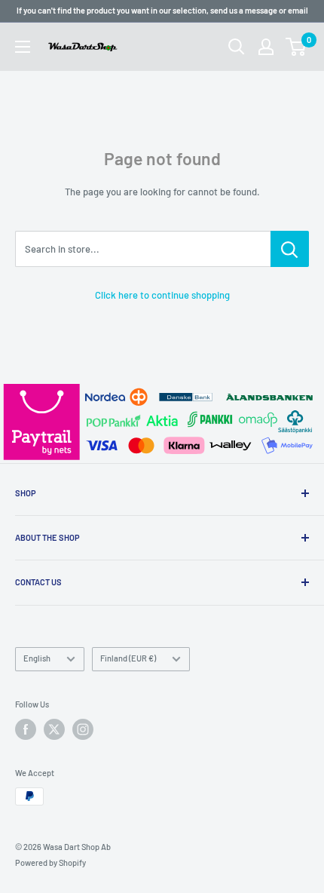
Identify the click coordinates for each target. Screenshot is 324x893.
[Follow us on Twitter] (54, 729)
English (36, 658)
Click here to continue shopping (162, 295)
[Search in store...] (290, 249)
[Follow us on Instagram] (82, 729)
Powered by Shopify (50, 862)
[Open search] (236, 46)
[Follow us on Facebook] (25, 729)
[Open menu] (22, 47)
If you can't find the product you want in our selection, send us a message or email (162, 10)
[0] (296, 47)
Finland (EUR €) (128, 658)
